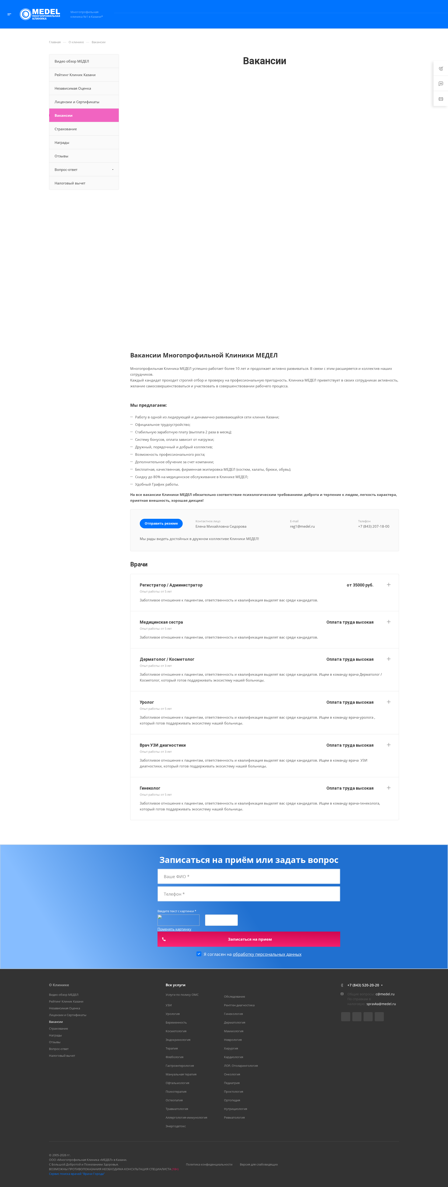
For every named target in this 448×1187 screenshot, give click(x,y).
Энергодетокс (176, 1126)
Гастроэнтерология (180, 1065)
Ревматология (234, 1117)
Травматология (177, 1109)
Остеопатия (174, 1100)
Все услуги (176, 984)
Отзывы (61, 156)
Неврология (233, 1040)
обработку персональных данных (267, 954)
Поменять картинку (174, 929)
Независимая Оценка (73, 88)
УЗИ (169, 1005)
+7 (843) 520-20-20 (393, 6)
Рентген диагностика (239, 1005)
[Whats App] (379, 1016)
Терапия (172, 1048)
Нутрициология (235, 1109)
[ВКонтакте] (345, 1016)
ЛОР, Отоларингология (241, 1065)
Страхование (66, 129)
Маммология (233, 1031)
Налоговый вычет (70, 183)
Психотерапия (176, 1091)
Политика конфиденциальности (209, 1164)
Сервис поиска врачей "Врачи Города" (77, 1174)
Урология (173, 1014)
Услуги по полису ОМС (182, 995)
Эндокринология (178, 1040)
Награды (62, 142)
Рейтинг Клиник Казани (75, 74)
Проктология (233, 1091)
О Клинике (59, 984)
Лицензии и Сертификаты (77, 101)
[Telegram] (356, 1016)
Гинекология (233, 1014)
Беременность (176, 1022)
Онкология (232, 1074)
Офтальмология (177, 1083)
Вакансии (64, 115)
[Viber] (368, 1016)
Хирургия (231, 1048)
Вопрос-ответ (66, 169)
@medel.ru (387, 1004)
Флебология (174, 1057)
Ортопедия (232, 1100)
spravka (373, 1004)
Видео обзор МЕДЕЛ (72, 61)
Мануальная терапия (181, 1074)
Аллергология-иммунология (186, 1117)
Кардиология (233, 1057)
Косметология (176, 1031)
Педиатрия (232, 1083)
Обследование (234, 996)
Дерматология (234, 1022)
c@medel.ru (385, 994)
